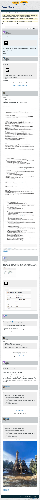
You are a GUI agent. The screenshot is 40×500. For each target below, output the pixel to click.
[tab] (3, 27)
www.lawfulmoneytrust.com (6, 250)
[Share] (37, 33)
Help (19, 496)
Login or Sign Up (35, 0)
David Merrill (8, 248)
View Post (12, 321)
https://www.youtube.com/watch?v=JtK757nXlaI (16, 281)
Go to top (36, 496)
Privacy (26, 496)
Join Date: (6, 33)
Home (9, 41)
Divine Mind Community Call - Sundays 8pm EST (20, 85)
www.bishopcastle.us (6, 251)
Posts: (6, 60)
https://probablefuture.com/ (15, 68)
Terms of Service (31, 496)
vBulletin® (34, 498)
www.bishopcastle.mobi (6, 490)
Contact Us (22, 496)
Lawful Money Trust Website (20, 353)
